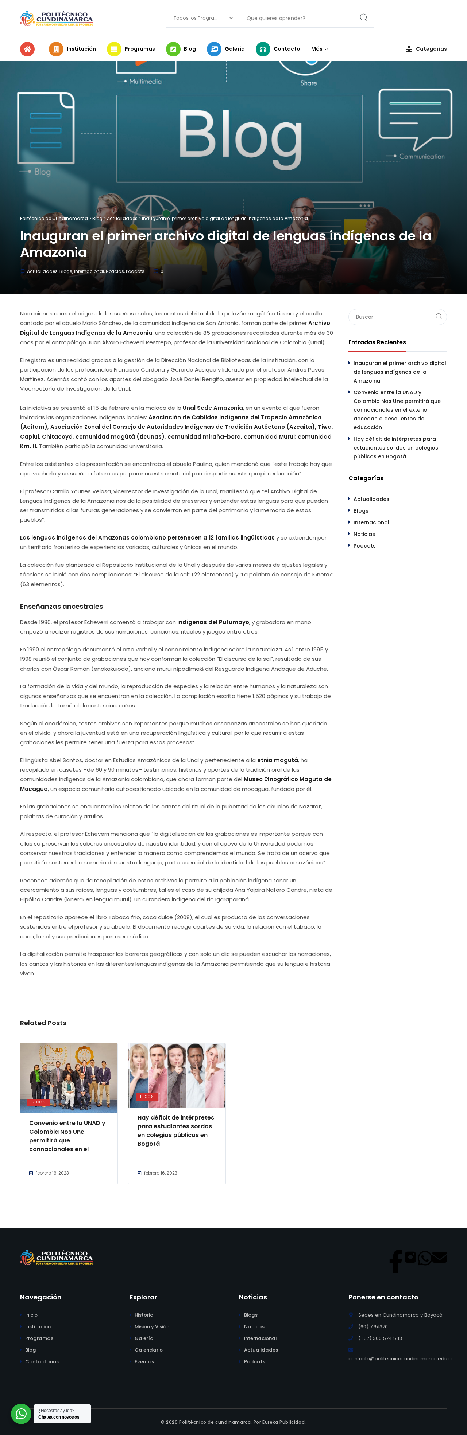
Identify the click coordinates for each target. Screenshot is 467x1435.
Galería (144, 1338)
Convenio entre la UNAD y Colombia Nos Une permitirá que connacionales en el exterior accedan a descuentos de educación (68, 1136)
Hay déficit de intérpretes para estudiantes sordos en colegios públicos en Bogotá (176, 1130)
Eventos (144, 1361)
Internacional (89, 271)
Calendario (149, 1349)
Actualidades (42, 271)
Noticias (115, 271)
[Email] (439, 1257)
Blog (30, 1349)
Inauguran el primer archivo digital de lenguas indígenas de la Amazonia (400, 372)
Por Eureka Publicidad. (279, 1422)
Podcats (135, 271)
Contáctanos (42, 1361)
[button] (317, 49)
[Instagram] (410, 1257)
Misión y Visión (152, 1326)
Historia (144, 1315)
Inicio (31, 1315)
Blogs (65, 271)
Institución (38, 1326)
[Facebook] (396, 1257)
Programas (39, 1338)
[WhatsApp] (425, 1257)
